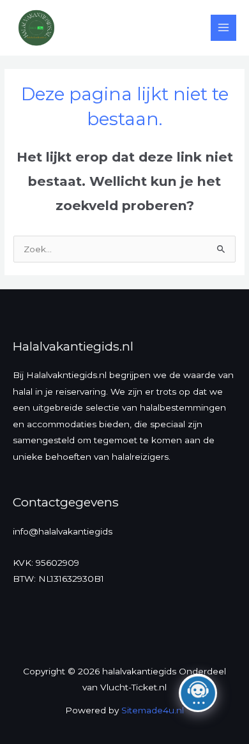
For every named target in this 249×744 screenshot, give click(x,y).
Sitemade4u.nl (152, 710)
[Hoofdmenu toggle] (224, 28)
